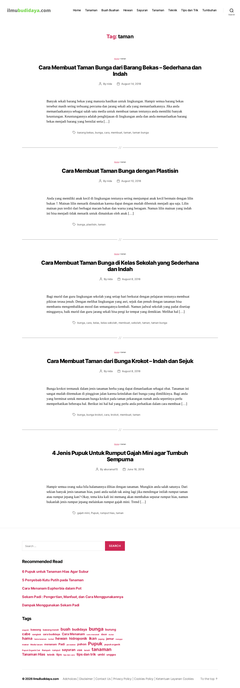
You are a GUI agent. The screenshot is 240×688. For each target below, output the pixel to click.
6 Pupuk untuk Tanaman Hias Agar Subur (55, 572)
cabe (26, 634)
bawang (36, 629)
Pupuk (95, 513)
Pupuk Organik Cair (31, 650)
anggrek (25, 630)
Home (77, 10)
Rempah (46, 650)
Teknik (172, 10)
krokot (115, 414)
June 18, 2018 (135, 469)
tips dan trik (86, 654)
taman (127, 132)
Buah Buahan (110, 10)
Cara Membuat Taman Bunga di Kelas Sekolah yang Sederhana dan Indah (120, 265)
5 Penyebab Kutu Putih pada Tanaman (53, 580)
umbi (101, 654)
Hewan (128, 10)
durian (111, 635)
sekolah (136, 322)
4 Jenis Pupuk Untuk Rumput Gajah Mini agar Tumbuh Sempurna (120, 456)
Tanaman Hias (33, 654)
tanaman (102, 649)
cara (106, 132)
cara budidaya (51, 634)
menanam (50, 644)
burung (110, 629)
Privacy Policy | (123, 679)
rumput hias (107, 513)
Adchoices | (71, 679)
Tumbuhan (209, 10)
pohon (81, 644)
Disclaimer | (87, 679)
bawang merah (51, 629)
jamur (110, 638)
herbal (51, 639)
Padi (61, 644)
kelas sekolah (109, 322)
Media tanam (36, 644)
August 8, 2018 (131, 279)
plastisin (91, 224)
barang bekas (85, 132)
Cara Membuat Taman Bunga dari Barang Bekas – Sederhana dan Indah (120, 70)
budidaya (79, 629)
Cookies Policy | (145, 679)
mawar (25, 644)
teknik (51, 654)
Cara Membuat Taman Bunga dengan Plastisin (120, 170)
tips (59, 654)
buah (65, 629)
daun (104, 634)
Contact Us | (104, 679)
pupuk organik (112, 644)
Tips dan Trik (189, 10)
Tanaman (91, 10)
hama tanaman (40, 639)
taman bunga (141, 132)
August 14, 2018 (131, 83)
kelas (96, 322)
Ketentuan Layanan (169, 679)
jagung (101, 639)
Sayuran (142, 10)
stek (79, 650)
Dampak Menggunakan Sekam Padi (50, 605)
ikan (93, 638)
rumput (56, 650)
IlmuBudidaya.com (46, 679)
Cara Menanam (73, 634)
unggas (111, 654)
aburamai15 (111, 469)
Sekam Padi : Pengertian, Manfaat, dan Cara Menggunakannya (72, 597)
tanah (87, 650)
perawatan (71, 645)
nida (109, 83)
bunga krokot (94, 414)
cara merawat (93, 634)
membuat (116, 132)
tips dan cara (69, 655)
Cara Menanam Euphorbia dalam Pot (51, 588)
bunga (99, 132)
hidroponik (78, 638)
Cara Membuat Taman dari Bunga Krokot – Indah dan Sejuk (120, 361)
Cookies (188, 679)
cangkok (36, 634)
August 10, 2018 (131, 181)
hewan (61, 638)
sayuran (68, 650)
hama (27, 638)
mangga (119, 639)
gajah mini (83, 513)
